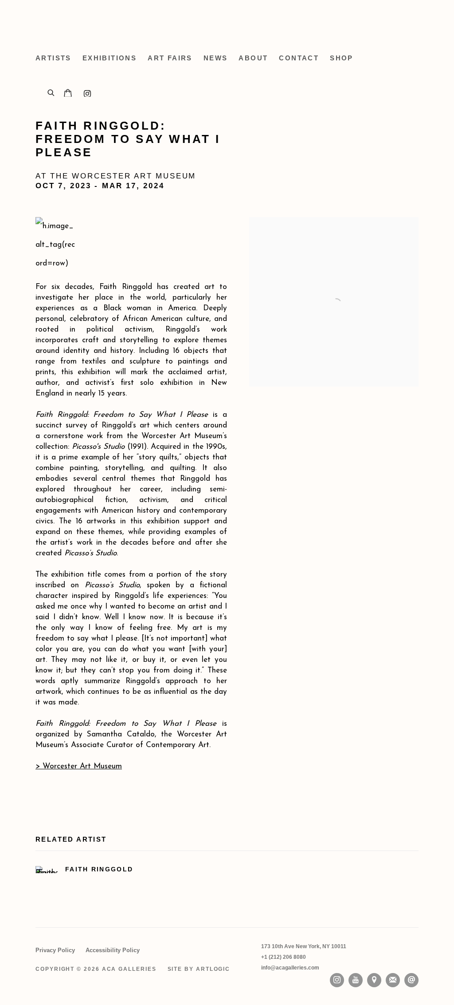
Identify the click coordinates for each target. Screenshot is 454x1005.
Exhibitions (109, 58)
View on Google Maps (374, 980)
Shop (341, 58)
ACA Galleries (115, 22)
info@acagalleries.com (290, 968)
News (216, 58)
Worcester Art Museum (78, 766)
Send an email (411, 980)
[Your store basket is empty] (68, 94)
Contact (299, 58)
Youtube (355, 980)
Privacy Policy (55, 950)
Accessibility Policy (113, 950)
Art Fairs (170, 58)
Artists (53, 58)
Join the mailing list (393, 980)
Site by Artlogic (199, 969)
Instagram (337, 980)
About (253, 58)
